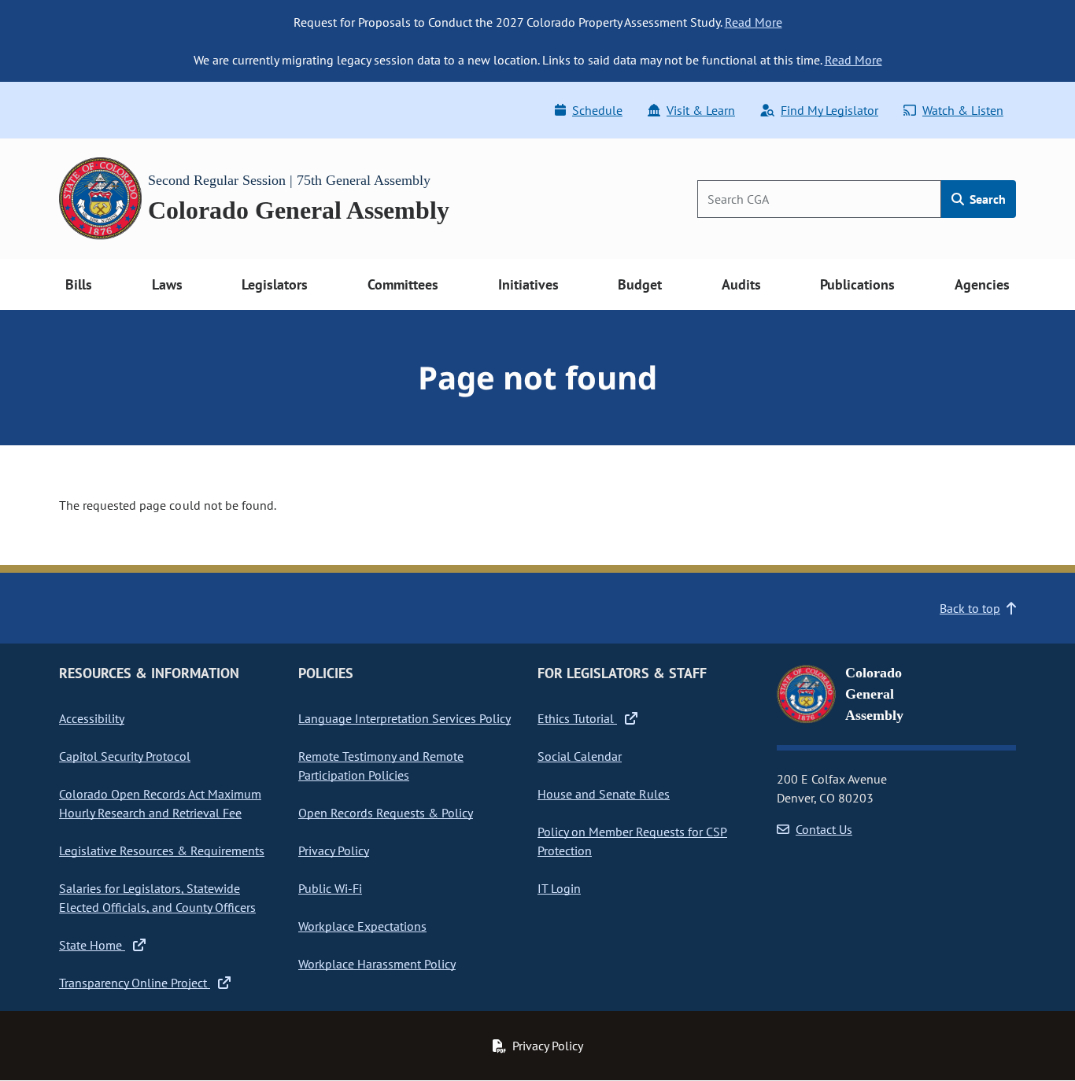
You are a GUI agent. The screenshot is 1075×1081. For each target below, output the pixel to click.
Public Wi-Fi (330, 888)
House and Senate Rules (604, 794)
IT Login (559, 888)
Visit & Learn (701, 110)
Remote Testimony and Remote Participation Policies (381, 765)
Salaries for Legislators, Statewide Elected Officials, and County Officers (157, 897)
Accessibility (91, 718)
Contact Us (824, 829)
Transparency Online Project (134, 983)
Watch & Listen (962, 110)
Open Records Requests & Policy (385, 813)
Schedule (597, 110)
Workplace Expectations (362, 926)
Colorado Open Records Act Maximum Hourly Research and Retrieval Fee (160, 803)
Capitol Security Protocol (124, 756)
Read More (753, 22)
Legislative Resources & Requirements (161, 850)
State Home (92, 945)
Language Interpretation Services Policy (404, 718)
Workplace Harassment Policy (377, 964)
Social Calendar (580, 756)
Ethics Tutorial (577, 718)
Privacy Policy (333, 850)
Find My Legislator (829, 110)
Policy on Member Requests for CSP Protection (632, 841)
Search (986, 199)
